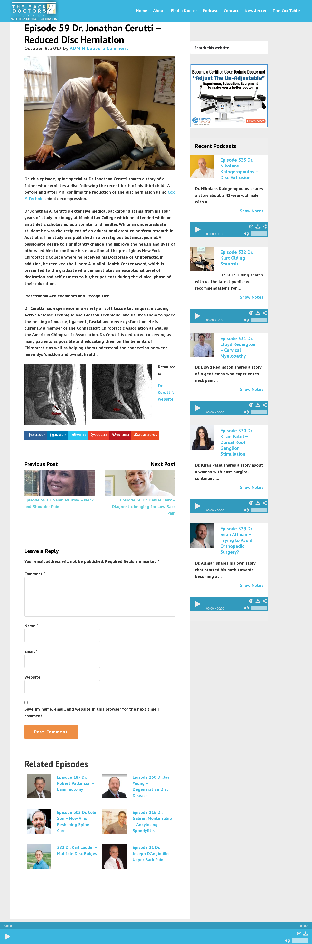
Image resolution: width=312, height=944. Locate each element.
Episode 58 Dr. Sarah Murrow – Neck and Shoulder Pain (58, 503)
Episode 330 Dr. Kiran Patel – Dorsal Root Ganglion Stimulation (236, 442)
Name (31, 626)
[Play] (7, 937)
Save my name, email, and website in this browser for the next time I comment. (91, 712)
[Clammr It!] (298, 933)
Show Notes (251, 211)
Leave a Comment (107, 48)
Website (32, 677)
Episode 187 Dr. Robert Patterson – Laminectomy (75, 783)
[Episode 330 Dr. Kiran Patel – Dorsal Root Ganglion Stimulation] (202, 437)
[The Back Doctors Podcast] (34, 19)
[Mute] (287, 940)
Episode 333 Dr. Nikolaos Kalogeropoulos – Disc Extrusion (239, 169)
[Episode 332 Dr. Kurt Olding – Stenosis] (202, 259)
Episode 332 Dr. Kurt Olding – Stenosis (236, 258)
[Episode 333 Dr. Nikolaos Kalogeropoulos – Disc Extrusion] (202, 167)
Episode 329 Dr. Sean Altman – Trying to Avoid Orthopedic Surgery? (236, 540)
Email (30, 651)
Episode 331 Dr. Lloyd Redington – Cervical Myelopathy (237, 347)
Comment (34, 574)
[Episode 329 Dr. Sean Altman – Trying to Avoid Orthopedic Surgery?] (202, 535)
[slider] (300, 940)
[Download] (305, 933)
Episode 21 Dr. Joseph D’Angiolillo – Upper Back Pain (152, 853)
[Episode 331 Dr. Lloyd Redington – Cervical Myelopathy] (202, 345)
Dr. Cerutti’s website (166, 392)
